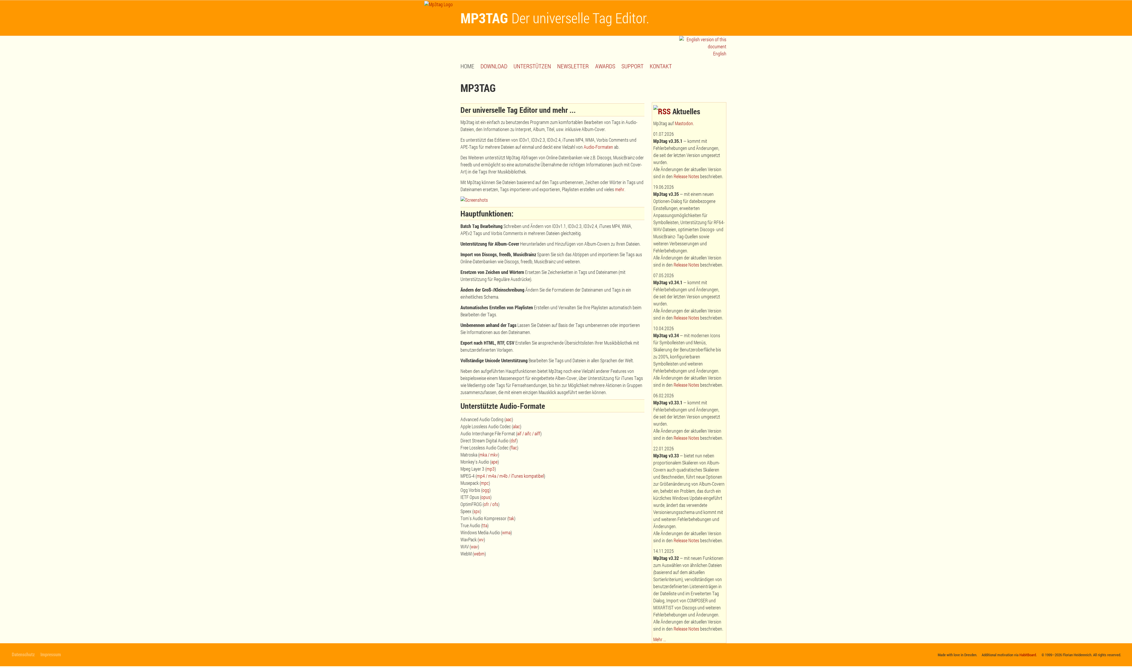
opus (485, 497)
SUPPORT (632, 66)
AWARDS (605, 66)
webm (479, 553)
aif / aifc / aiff (528, 433)
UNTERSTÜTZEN (532, 66)
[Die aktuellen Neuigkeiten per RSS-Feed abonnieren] (662, 111)
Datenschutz (23, 654)
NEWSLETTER (573, 66)
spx (476, 511)
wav (474, 546)
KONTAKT (661, 66)
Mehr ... (659, 639)
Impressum (50, 654)
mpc (485, 483)
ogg (485, 490)
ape (494, 462)
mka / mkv (488, 455)
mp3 (490, 469)
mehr (619, 189)
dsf (513, 440)
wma (506, 532)
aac (509, 419)
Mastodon (684, 123)
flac (514, 447)
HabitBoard (1027, 654)
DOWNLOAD (494, 66)
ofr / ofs (491, 504)
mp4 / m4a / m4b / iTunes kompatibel (510, 476)
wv (481, 539)
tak (511, 518)
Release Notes (686, 176)
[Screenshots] (474, 200)
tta (484, 525)
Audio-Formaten (598, 147)
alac (516, 426)
